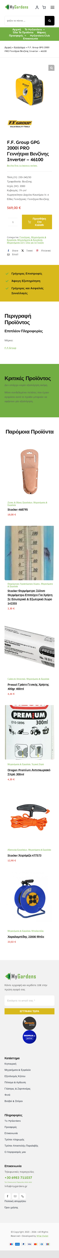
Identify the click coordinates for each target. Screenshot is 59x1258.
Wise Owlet (42, 1236)
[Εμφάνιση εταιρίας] (20, 116)
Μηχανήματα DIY (16, 242)
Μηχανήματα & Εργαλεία (29, 240)
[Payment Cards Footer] (29, 1243)
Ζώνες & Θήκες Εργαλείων (20, 502)
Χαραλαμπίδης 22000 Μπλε (26, 936)
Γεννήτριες (25, 237)
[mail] (15, 1196)
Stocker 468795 (18, 509)
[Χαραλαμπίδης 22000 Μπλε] (29, 873)
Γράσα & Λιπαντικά (16, 679)
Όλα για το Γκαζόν (35, 242)
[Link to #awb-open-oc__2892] (52, 7)
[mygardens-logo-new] (16, 4)
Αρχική (8, 47)
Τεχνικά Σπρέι (37, 764)
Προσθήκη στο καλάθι (39, 222)
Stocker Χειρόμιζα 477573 (24, 855)
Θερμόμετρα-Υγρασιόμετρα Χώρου (24, 583)
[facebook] (8, 1196)
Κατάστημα (19, 47)
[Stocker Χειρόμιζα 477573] (29, 792)
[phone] (23, 1196)
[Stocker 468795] (29, 446)
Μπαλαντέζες (37, 931)
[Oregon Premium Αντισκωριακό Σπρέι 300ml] (29, 707)
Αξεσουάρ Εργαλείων (17, 849)
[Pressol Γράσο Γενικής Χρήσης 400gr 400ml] (29, 621)
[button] (51, 68)
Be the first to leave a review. (22, 165)
